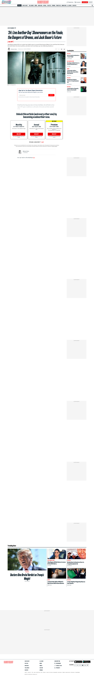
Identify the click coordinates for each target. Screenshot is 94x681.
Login (42, 142)
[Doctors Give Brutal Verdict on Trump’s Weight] (83, 58)
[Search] (92, 5)
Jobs (35, 672)
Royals (44, 5)
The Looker (31, 5)
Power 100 (58, 5)
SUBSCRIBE (84, 2)
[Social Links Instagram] (80, 665)
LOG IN (90, 2)
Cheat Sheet (25, 5)
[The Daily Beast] (43, 2)
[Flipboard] (88, 665)
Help (41, 672)
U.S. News (69, 5)
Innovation (64, 5)
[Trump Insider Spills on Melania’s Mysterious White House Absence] (83, 73)
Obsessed (40, 5)
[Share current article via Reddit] (64, 49)
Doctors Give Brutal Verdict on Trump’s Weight (27, 577)
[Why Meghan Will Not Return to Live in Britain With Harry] (83, 66)
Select (19, 134)
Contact (29, 672)
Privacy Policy (54, 146)
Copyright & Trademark (75, 672)
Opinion (53, 5)
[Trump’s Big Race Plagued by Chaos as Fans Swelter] (83, 91)
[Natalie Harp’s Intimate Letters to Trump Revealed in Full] (83, 82)
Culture (41, 667)
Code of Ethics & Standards (51, 672)
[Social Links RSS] (85, 665)
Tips (32, 672)
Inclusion (60, 672)
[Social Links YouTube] (83, 665)
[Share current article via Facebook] (56, 49)
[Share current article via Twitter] (59, 49)
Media (36, 5)
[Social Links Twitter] (77, 665)
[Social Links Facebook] (75, 665)
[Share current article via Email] (61, 49)
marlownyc (26, 152)
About (26, 672)
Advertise (38, 672)
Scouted (74, 5)
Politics (49, 5)
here (34, 157)
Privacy (44, 672)
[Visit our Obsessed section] (10, 2)
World (41, 665)
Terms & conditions (66, 672)
